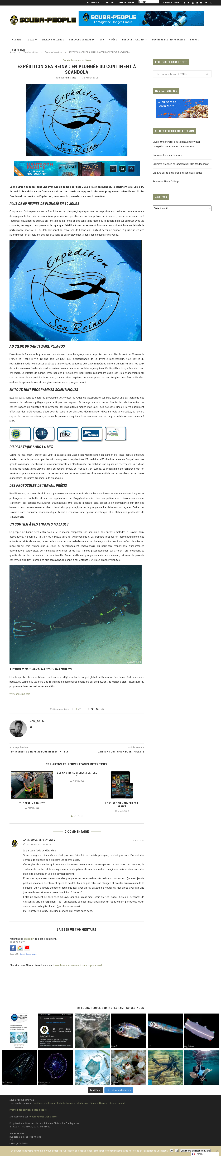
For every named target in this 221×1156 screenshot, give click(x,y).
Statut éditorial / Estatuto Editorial (107, 1103)
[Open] (19, 1031)
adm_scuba (70, 77)
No (176, 1150)
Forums (194, 40)
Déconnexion (93, 3)
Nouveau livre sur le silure (167, 155)
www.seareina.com (19, 694)
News (88, 60)
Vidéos (113, 40)
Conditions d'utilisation (44, 1103)
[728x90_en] (77, 163)
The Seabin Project (32, 803)
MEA (102, 40)
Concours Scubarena (81, 40)
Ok (171, 1150)
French (199, 1154)
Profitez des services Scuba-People (28, 1109)
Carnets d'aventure (72, 60)
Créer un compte (126, 3)
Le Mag (30, 40)
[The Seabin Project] (32, 785)
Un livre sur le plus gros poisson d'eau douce (177, 172)
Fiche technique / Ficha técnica (73, 1103)
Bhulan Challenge (53, 40)
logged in (29, 938)
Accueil (16, 40)
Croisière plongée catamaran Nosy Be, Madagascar (181, 164)
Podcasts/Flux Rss (133, 40)
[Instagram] (33, 1045)
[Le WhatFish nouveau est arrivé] (122, 785)
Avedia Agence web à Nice (43, 1116)
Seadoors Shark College (166, 181)
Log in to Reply (137, 840)
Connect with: (18, 942)
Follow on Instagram (121, 1090)
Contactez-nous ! (171, 3)
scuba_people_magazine (14, 1016)
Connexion (108, 3)
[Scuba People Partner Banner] (182, 101)
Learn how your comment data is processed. (78, 965)
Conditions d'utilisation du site (195, 1150)
